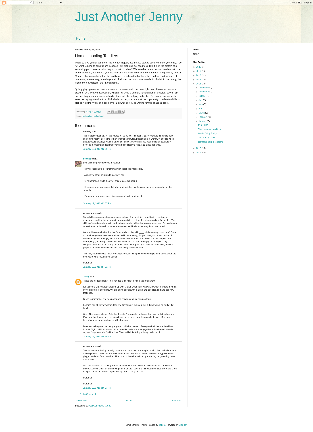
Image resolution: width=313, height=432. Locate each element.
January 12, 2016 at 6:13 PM (97, 388)
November (204, 91)
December (204, 87)
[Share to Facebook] (119, 112)
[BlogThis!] (112, 112)
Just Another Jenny (129, 17)
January (203, 121)
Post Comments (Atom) (99, 406)
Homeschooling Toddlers (210, 142)
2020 (199, 67)
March (202, 113)
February (203, 117)
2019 (199, 71)
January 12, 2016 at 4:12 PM (97, 267)
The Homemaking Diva (209, 129)
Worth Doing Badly (207, 133)
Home (80, 38)
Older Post (176, 400)
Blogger (183, 425)
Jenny (86, 276)
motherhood (98, 116)
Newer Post (81, 400)
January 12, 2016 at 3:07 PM (97, 203)
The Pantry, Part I (206, 137)
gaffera (162, 425)
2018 (199, 75)
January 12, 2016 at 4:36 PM (97, 336)
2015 (199, 148)
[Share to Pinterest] (123, 112)
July (201, 100)
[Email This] (109, 112)
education (87, 116)
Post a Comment (88, 394)
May (201, 104)
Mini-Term (203, 125)
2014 (199, 152)
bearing (87, 159)
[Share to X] (116, 112)
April (201, 108)
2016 (199, 83)
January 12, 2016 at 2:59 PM (97, 149)
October (203, 96)
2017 (199, 79)
